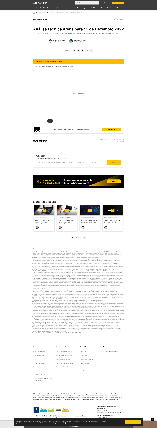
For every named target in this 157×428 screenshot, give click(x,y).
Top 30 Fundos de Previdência (65, 367)
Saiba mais (61, 423)
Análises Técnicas (38, 363)
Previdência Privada (39, 374)
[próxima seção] (84, 237)
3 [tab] (81, 237)
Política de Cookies (85, 363)
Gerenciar (52, 423)
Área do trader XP (85, 371)
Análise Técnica (42, 12)
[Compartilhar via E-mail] (91, 50)
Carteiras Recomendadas (64, 355)
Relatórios (51, 12)
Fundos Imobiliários (39, 351)
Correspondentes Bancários (80, 417)
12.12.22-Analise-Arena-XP (39, 121)
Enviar (114, 162)
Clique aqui (111, 129)
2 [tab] (78, 237)
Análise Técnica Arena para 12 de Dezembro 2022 (70, 12)
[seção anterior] (72, 237)
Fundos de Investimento (40, 367)
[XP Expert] (40, 3)
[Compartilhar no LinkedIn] (87, 50)
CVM (50, 416)
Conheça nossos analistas (110, 351)
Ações (35, 359)
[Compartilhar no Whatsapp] (82, 50)
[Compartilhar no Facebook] (74, 50)
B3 (37, 416)
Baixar (50, 121)
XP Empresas (84, 367)
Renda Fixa (36, 371)
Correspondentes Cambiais (59, 417)
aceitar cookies (133, 422)
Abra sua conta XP (118, 2)
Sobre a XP (83, 351)
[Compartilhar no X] (78, 50)
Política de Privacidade (86, 359)
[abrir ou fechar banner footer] (152, 419)
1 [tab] (76, 237)
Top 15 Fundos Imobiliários (64, 351)
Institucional (83, 355)
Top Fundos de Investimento (64, 363)
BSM (43, 416)
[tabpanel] (44, 218)
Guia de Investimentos (39, 355)
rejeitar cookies (116, 422)
